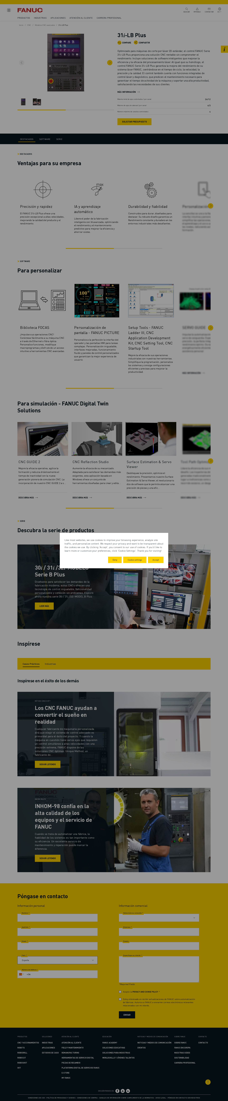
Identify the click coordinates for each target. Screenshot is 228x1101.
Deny (115, 559)
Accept (156, 559)
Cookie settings (135, 559)
